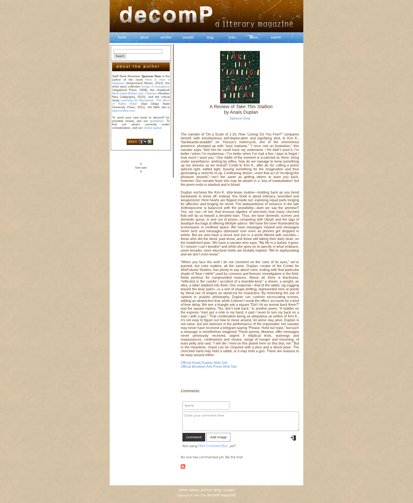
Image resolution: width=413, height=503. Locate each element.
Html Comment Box (213, 446)
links (232, 37)
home (122, 37)
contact (228, 490)
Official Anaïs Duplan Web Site (204, 363)
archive (166, 37)
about (144, 37)
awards (188, 37)
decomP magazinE (221, 495)
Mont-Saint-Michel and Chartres (134, 93)
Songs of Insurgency (155, 86)
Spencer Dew (240, 118)
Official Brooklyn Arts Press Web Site (209, 366)
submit (276, 37)
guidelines (157, 121)
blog (210, 37)
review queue (152, 127)
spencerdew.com (123, 110)
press (254, 37)
